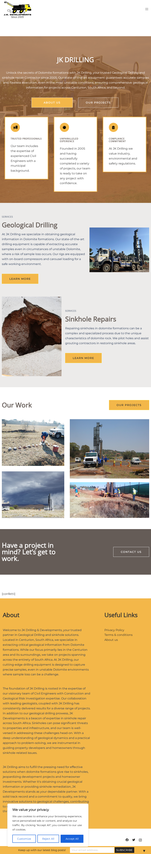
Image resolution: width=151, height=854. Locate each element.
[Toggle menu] (146, 9)
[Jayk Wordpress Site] (17, 9)
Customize (24, 838)
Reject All (48, 838)
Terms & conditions (118, 635)
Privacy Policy (114, 630)
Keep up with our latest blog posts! (42, 850)
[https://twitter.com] (133, 839)
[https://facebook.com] (127, 839)
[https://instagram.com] (140, 839)
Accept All (72, 838)
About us (111, 640)
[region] (47, 825)
